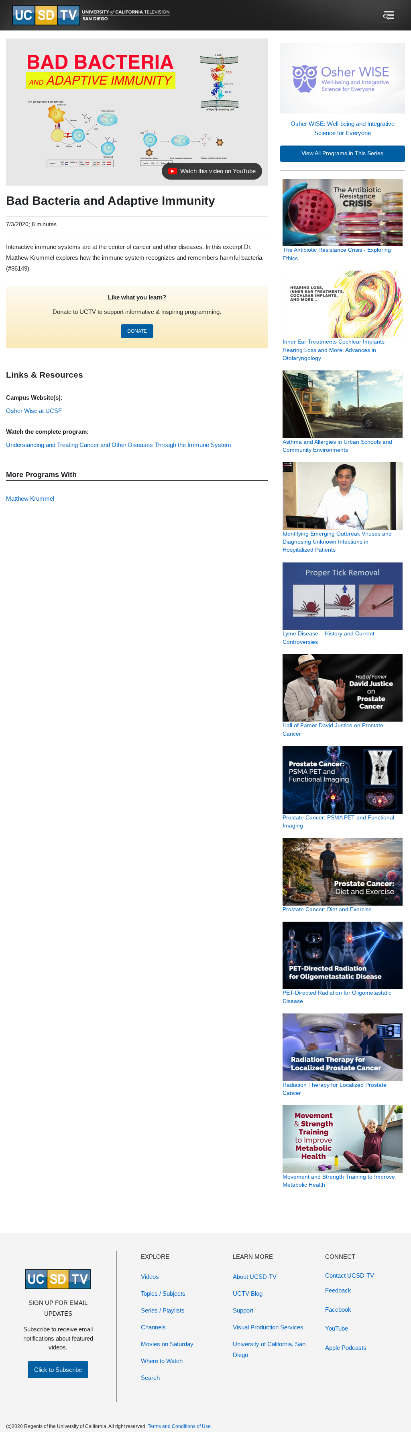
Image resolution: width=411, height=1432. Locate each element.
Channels (153, 1327)
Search (150, 1377)
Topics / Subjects (163, 1293)
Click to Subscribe (58, 1369)
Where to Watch (162, 1360)
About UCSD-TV (255, 1276)
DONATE (137, 331)
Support (243, 1310)
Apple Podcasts (345, 1347)
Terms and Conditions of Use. (180, 1426)
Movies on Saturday (167, 1344)
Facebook (338, 1309)
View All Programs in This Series (342, 153)
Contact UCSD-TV (349, 1275)
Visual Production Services (268, 1327)
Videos (150, 1276)
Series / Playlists (163, 1310)
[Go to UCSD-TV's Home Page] (92, 15)
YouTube (336, 1328)
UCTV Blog (247, 1293)
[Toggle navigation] (388, 15)
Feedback (338, 1290)
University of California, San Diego (269, 1349)
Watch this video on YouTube (212, 173)
